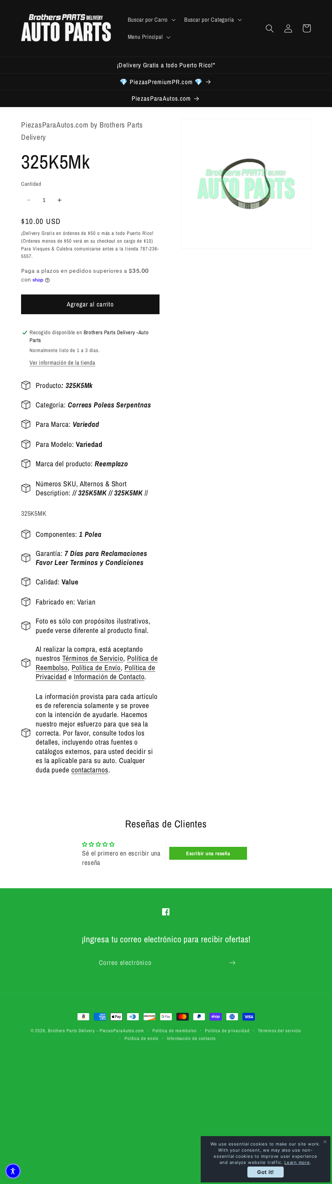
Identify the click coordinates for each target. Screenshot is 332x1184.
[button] (151, 19)
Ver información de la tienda (62, 363)
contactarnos (89, 770)
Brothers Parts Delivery (71, 1030)
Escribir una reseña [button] (208, 853)
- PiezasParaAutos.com (120, 1030)
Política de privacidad (227, 1030)
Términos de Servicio (92, 658)
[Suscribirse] (232, 963)
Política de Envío (96, 667)
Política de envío (141, 1038)
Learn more (297, 1162)
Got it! (265, 1172)
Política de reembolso (174, 1030)
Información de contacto (191, 1038)
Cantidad (31, 183)
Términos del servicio (279, 1030)
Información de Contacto (109, 676)
